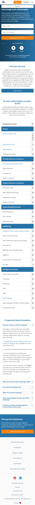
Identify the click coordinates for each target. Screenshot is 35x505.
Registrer (17, 2)
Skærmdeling (7, 149)
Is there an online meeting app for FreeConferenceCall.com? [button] (15, 406)
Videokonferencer (9, 145)
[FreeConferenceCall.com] (3, 2)
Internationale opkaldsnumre (13, 164)
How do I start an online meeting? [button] (15, 325)
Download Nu (17, 91)
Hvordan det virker (17, 442)
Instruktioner (17, 458)
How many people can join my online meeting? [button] (16, 399)
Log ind (26, 2)
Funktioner (17, 447)
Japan (17, 503)
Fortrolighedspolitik (17, 483)
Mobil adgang (7, 298)
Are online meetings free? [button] (12, 387)
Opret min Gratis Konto (17, 38)
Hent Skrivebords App (17, 469)
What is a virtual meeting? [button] (12, 393)
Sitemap (17, 487)
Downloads (17, 464)
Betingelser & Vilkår (25, 55)
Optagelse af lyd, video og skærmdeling (16, 231)
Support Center (17, 453)
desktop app (14, 343)
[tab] (17, 325)
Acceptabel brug (17, 491)
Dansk (17, 6)
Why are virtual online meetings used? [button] (16, 382)
